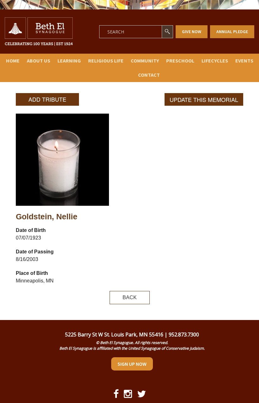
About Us (38, 60)
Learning (69, 60)
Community (145, 60)
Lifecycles (215, 60)
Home (13, 60)
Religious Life (105, 60)
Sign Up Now (132, 364)
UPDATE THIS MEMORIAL (204, 99)
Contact (149, 75)
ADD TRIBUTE (47, 99)
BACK (130, 297)
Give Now (191, 31)
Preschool (180, 60)
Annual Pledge (232, 31)
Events (244, 60)
